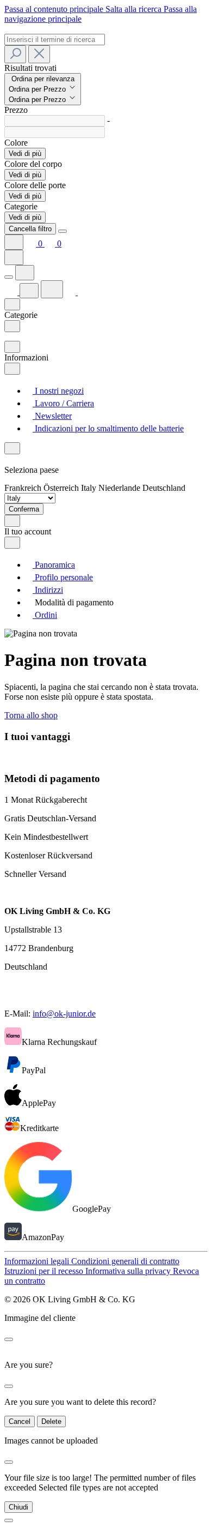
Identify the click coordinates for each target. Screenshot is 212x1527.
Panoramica (54, 564)
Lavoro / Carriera (63, 403)
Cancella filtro (30, 229)
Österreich (62, 487)
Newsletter (52, 415)
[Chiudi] (8, 1520)
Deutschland (163, 487)
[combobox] (54, 39)
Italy (89, 487)
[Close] (62, 231)
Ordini (45, 615)
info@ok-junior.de (64, 1013)
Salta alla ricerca (134, 9)
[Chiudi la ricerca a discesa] (39, 54)
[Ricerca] (15, 54)
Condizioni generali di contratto (125, 1261)
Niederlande (120, 487)
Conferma (24, 509)
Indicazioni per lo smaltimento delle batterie (108, 428)
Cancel (19, 1421)
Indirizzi (48, 589)
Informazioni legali (37, 1261)
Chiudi (18, 1507)
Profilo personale (63, 577)
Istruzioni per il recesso (44, 1271)
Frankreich (23, 487)
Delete (51, 1421)
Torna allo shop (31, 715)
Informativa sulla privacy (129, 1271)
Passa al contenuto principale (54, 9)
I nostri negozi (58, 390)
